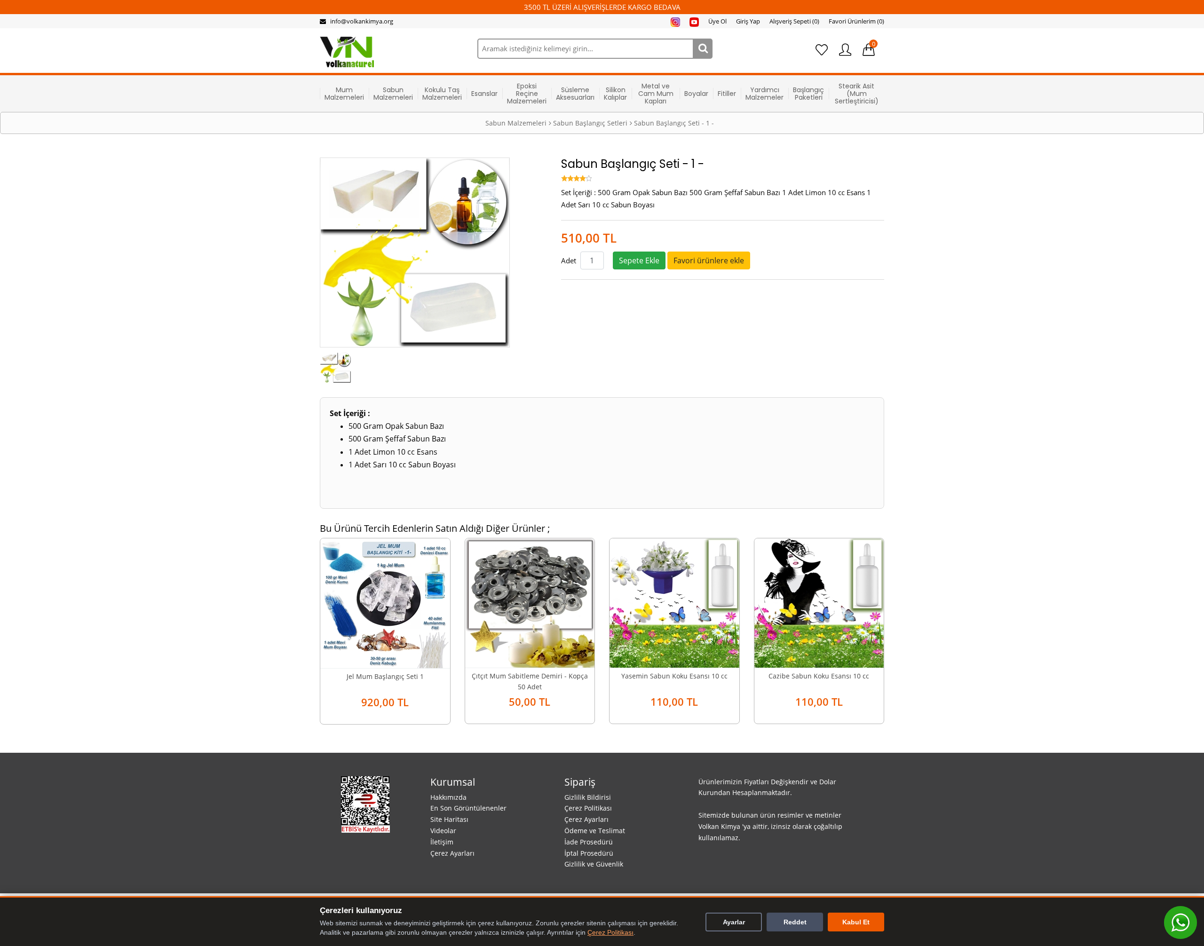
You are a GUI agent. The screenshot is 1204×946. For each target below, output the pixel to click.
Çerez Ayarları (452, 853)
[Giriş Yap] (845, 50)
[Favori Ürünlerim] (822, 50)
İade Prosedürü (588, 841)
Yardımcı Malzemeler (764, 93)
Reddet (795, 922)
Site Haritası (449, 819)
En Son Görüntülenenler (468, 808)
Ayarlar (734, 922)
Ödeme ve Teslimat (594, 830)
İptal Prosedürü (588, 853)
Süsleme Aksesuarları (575, 93)
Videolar (443, 830)
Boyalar (696, 93)
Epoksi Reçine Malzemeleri (527, 93)
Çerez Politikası (588, 808)
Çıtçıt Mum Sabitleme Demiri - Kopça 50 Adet (530, 681)
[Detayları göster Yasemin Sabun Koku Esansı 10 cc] (674, 602)
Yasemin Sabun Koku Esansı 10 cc (674, 675)
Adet (568, 260)
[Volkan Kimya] (347, 51)
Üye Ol (717, 21)
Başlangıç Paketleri (808, 93)
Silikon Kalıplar (615, 93)
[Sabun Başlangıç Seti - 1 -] (335, 366)
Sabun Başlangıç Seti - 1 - (674, 122)
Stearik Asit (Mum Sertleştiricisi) (857, 93)
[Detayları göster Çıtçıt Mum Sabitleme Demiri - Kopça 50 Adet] (530, 602)
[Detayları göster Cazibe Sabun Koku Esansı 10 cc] (819, 602)
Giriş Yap (748, 21)
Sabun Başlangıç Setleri (590, 122)
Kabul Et (856, 922)
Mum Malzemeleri (344, 93)
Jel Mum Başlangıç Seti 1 (385, 676)
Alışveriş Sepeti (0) (794, 21)
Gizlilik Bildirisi (587, 797)
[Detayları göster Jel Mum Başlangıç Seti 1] (385, 602)
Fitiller (727, 93)
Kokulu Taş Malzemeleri (442, 93)
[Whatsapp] (1180, 922)
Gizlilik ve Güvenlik (593, 863)
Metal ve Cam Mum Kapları (655, 93)
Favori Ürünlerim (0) (856, 21)
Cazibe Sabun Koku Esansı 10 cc (818, 675)
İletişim (441, 841)
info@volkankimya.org (361, 21)
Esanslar (484, 93)
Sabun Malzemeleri (393, 93)
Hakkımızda (448, 797)
